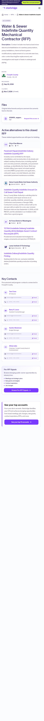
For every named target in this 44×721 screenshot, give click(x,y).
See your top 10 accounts (20, 422)
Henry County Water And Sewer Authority (23, 182)
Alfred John (13, 346)
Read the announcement (31, 2)
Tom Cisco (12, 291)
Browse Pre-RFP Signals (20, 390)
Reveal (35, 297)
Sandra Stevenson (15, 328)
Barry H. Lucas (14, 310)
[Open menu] (39, 8)
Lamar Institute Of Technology (19, 246)
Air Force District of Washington (20, 221)
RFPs (12, 14)
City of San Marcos (15, 143)
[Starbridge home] (9, 8)
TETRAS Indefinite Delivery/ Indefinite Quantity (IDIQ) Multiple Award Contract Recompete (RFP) (20, 231)
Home (6, 14)
